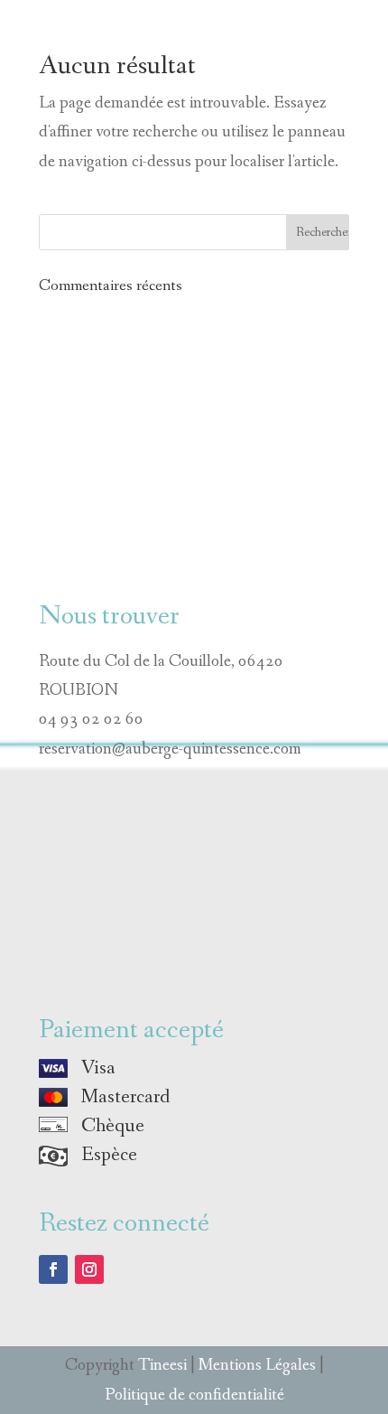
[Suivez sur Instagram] (89, 1269)
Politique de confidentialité (194, 1395)
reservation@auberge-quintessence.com (170, 749)
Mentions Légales (257, 1365)
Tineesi (162, 1365)
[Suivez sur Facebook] (53, 1269)
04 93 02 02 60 (91, 719)
